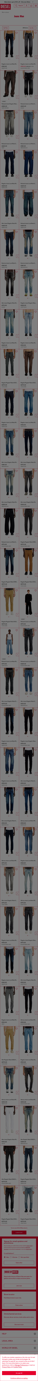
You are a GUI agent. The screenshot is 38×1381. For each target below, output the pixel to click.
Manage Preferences (21, 1365)
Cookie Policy (17, 1367)
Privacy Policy (6, 1367)
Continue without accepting (19, 1378)
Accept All (19, 1373)
